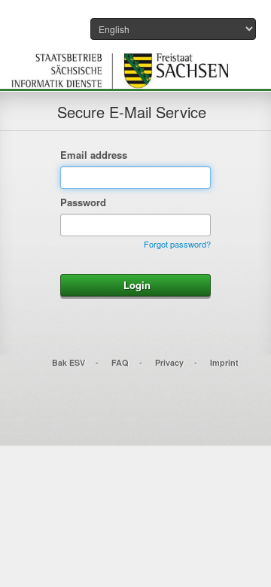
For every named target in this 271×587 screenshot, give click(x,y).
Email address (93, 155)
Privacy (169, 362)
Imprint (224, 362)
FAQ (120, 362)
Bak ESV (68, 362)
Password (83, 202)
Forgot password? (177, 244)
